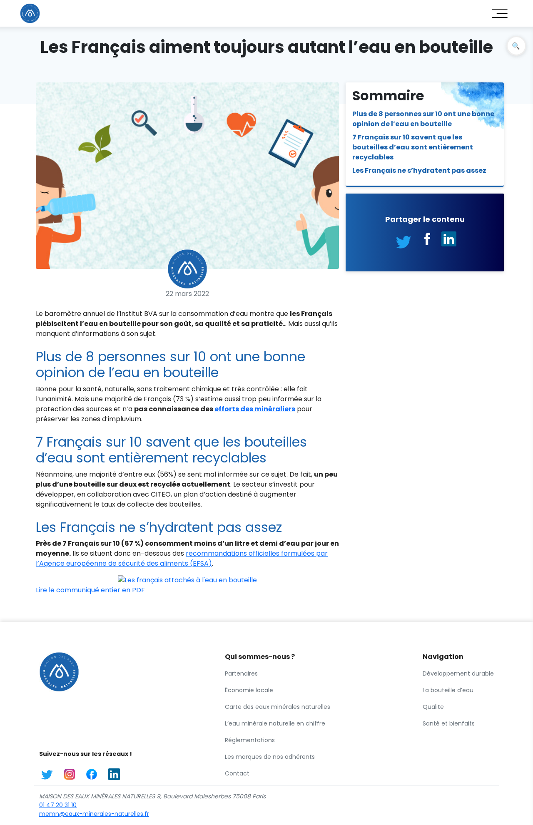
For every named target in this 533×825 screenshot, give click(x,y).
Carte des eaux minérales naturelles (277, 707)
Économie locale (249, 690)
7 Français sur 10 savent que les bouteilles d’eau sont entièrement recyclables (412, 147)
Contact (237, 773)
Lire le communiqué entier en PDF (90, 590)
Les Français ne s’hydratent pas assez (419, 170)
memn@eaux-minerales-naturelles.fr (94, 814)
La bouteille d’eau (448, 690)
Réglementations (250, 740)
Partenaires (241, 673)
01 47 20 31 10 (58, 805)
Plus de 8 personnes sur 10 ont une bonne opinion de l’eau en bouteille (423, 119)
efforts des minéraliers (254, 409)
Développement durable (458, 673)
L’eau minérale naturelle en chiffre (275, 723)
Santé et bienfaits (449, 723)
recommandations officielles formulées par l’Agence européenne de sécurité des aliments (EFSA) (182, 558)
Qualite (433, 707)
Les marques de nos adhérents (270, 757)
